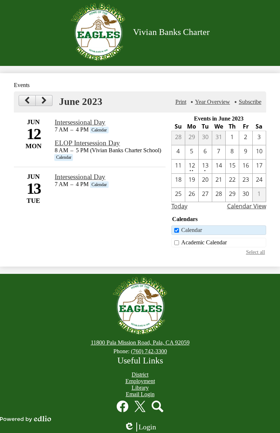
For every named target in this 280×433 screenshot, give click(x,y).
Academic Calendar (204, 242)
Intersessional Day (80, 122)
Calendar (191, 230)
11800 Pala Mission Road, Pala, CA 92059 (140, 342)
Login (142, 427)
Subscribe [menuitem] (250, 102)
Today (179, 206)
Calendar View (246, 206)
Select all (255, 252)
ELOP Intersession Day (87, 143)
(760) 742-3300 (149, 351)
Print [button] (180, 102)
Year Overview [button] (212, 102)
